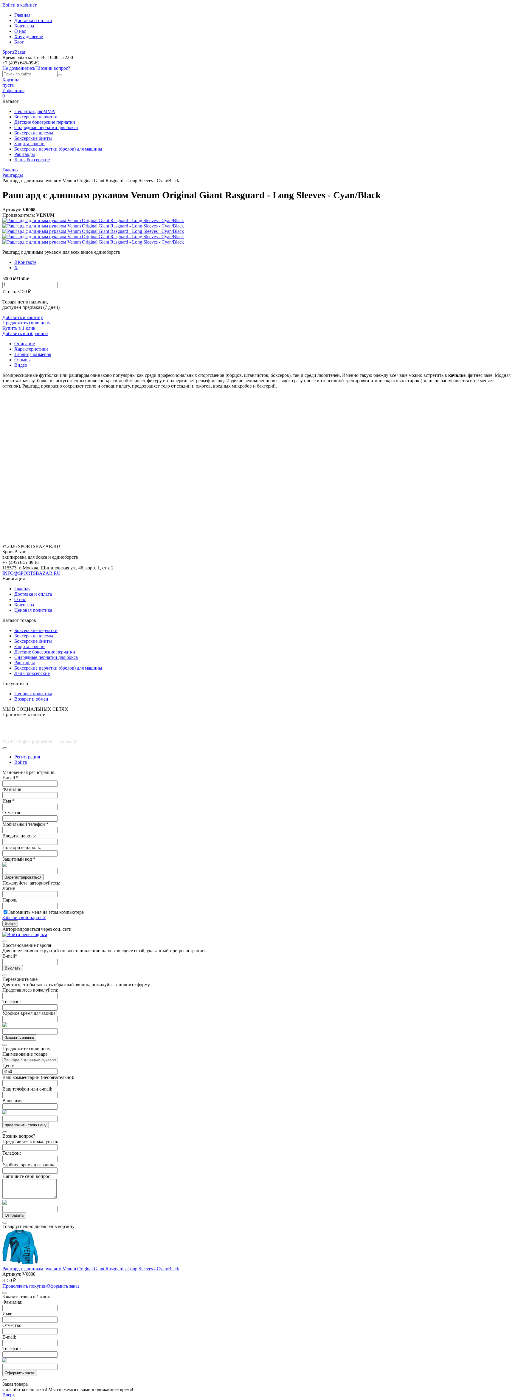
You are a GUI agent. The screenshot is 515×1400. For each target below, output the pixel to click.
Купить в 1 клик (18, 328)
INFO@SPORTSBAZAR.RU (31, 573)
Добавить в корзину (22, 317)
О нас (20, 31)
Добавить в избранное (25, 333)
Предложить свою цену (26, 322)
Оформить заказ (63, 1286)
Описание (24, 343)
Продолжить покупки (24, 1286)
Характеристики (31, 348)
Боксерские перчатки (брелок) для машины (58, 148)
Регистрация (27, 756)
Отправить (14, 1215)
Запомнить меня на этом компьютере (46, 912)
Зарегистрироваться (23, 877)
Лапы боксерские (32, 159)
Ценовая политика (33, 610)
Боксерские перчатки (36, 116)
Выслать (13, 968)
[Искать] (60, 75)
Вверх (8, 1394)
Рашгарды (24, 154)
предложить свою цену (25, 1125)
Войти (20, 762)
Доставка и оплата (33, 20)
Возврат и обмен (31, 698)
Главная (22, 15)
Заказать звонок (19, 1037)
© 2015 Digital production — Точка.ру (39, 741)
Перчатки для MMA (34, 111)
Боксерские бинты (33, 138)
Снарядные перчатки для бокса (46, 127)
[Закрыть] (4, 748)
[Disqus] (257, 468)
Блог (19, 41)
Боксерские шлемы (33, 132)
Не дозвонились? (19, 68)
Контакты (24, 25)
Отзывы (22, 359)
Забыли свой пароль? (24, 917)
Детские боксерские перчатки (44, 122)
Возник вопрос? (53, 68)
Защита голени (29, 143)
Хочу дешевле (28, 36)
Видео (20, 365)
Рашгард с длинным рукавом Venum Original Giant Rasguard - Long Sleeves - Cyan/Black (90, 1268)
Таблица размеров (32, 354)
